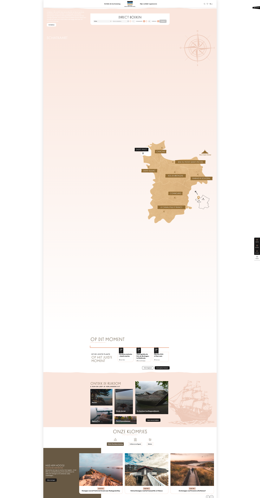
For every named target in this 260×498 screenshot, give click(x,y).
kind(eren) (154, 21)
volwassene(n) (139, 21)
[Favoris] (207, 4)
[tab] (115, 441)
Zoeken (163, 21)
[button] (204, 3)
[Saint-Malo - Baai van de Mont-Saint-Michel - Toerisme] (130, 4)
